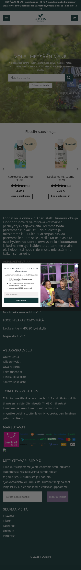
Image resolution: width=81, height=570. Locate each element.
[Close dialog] (76, 266)
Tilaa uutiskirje (21, 300)
